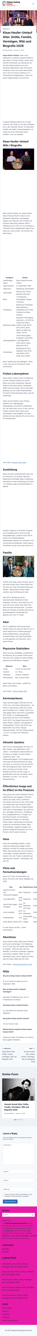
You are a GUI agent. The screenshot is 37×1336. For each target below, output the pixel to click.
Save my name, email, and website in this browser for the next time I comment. (18, 1195)
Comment (8, 1145)
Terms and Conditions (10, 1320)
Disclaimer (6, 1317)
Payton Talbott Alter (20, 691)
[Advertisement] (18, 101)
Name (6, 1171)
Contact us (6, 1314)
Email (6, 1180)
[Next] (32, 1098)
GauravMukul (8, 50)
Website (7, 1189)
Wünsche (5, 1252)
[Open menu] (33, 3)
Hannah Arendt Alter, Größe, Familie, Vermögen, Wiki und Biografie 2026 (28, 1055)
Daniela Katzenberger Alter (22, 964)
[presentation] (18, 1089)
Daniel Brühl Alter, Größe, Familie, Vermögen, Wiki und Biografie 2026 (9, 1054)
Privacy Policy (7, 1308)
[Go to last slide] (5, 1098)
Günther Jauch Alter (19, 462)
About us (5, 1311)
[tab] (14, 1119)
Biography (6, 29)
